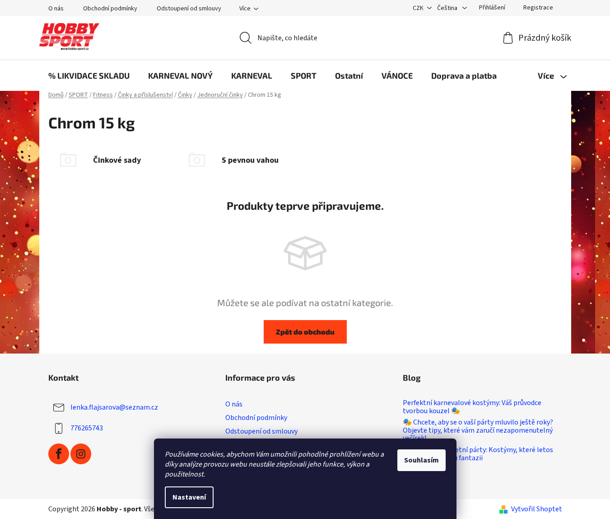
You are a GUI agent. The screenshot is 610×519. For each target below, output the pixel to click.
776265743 (86, 428)
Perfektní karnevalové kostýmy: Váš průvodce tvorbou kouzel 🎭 (472, 407)
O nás (56, 8)
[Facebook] (58, 454)
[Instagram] (80, 454)
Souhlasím (421, 460)
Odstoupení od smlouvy (189, 8)
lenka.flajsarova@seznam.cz (114, 407)
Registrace (538, 7)
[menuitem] (89, 75)
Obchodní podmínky (110, 8)
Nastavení (189, 497)
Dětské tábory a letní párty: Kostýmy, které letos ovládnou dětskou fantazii (478, 454)
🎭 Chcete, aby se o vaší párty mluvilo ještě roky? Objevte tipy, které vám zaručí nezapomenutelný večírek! (478, 431)
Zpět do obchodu (305, 331)
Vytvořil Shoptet (536, 509)
